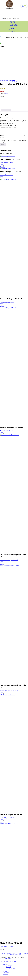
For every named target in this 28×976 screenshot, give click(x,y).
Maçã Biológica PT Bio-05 (6, 162)
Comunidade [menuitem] (6, 972)
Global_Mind (8, 958)
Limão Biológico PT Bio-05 (7, 817)
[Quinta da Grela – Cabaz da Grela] (9, 10)
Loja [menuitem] (4, 969)
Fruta (6, 93)
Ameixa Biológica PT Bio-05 (7, 302)
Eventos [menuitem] (5, 971)
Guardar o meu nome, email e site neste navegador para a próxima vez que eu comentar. (13, 141)
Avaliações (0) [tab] (5, 110)
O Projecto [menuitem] (5, 964)
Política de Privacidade (6, 953)
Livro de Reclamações (15, 954)
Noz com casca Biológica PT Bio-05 (9, 560)
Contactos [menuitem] (5, 974)
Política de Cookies (17, 953)
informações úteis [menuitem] (10, 968)
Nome (2, 135)
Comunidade (12, 30)
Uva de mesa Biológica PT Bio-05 (8, 81)
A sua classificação (4, 125)
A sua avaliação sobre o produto (8, 127)
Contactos (12, 31)
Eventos (12, 28)
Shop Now (2, 167)
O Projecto (12, 21)
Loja (12, 27)
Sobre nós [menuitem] (8, 967)
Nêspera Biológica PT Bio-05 (7, 80)
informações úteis (14, 25)
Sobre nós (14, 24)
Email (2, 138)
